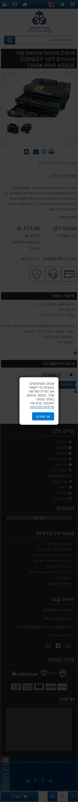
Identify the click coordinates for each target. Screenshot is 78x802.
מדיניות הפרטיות (42, 407)
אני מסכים (43, 416)
